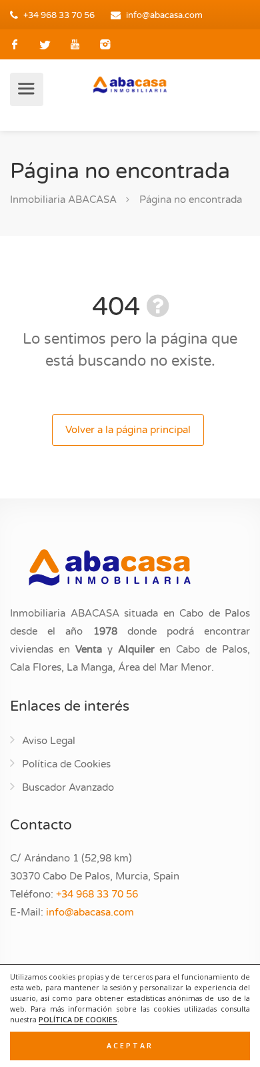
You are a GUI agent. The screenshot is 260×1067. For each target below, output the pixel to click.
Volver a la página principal (128, 430)
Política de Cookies (66, 764)
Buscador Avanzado (68, 787)
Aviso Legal (48, 741)
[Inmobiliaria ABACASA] (130, 84)
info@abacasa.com (164, 15)
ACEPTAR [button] (130, 1045)
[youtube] (75, 44)
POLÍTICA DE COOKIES (78, 1019)
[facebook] (15, 44)
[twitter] (45, 44)
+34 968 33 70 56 (59, 15)
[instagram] (105, 44)
